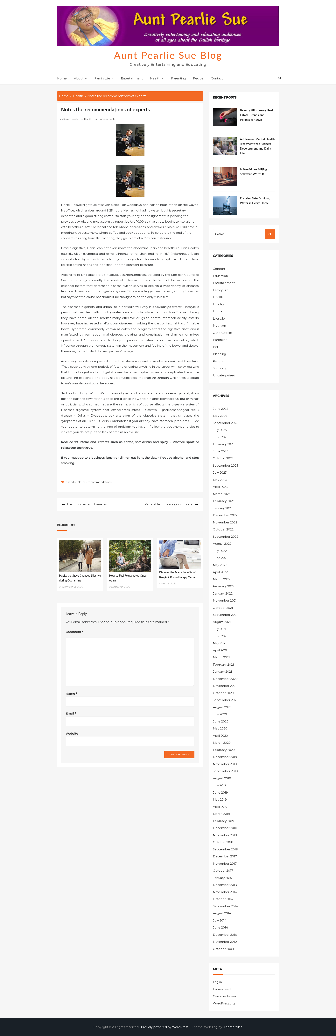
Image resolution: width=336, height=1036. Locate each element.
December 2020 (225, 679)
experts (70, 482)
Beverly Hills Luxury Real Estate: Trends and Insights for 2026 (256, 115)
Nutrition (219, 325)
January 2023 (223, 508)
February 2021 (223, 664)
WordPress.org (224, 1003)
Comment (74, 632)
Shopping (220, 368)
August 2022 (222, 543)
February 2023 (223, 501)
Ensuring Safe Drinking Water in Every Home (255, 201)
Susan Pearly (70, 118)
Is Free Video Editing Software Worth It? (253, 172)
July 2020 (220, 714)
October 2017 (223, 870)
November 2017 (225, 863)
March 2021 (221, 657)
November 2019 (225, 764)
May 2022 (220, 565)
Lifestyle (219, 318)
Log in (217, 982)
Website (72, 733)
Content (219, 268)
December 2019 (225, 757)
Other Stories (222, 333)
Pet (215, 347)
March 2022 (221, 579)
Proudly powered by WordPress (165, 1027)
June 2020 (220, 721)
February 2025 (223, 444)
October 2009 (223, 949)
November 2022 (225, 522)
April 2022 (220, 572)
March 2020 (222, 742)
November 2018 (225, 835)
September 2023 (225, 465)
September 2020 (225, 700)
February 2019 (223, 821)
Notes (81, 482)
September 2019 (225, 771)
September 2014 (225, 906)
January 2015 (222, 878)
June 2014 (220, 927)
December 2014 (225, 885)
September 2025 (225, 423)
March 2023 (221, 494)
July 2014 (219, 920)
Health (155, 78)
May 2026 (220, 416)
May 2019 (220, 799)
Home (62, 78)
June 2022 (220, 558)
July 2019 (219, 785)
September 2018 (225, 849)
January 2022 (223, 593)
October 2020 (223, 693)
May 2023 (220, 480)
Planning (219, 354)
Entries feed (222, 989)
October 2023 (223, 458)
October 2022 (223, 529)
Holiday (218, 304)
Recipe (198, 78)
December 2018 (225, 828)
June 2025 (220, 437)
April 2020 (220, 735)
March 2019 (221, 814)
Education (220, 276)
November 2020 (225, 686)
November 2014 (225, 892)
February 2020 (224, 750)
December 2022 (225, 515)
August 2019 (222, 778)
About (78, 78)
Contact (217, 78)
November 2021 (225, 600)
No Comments (107, 118)
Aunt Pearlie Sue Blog (168, 56)
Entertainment (132, 78)
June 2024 (220, 451)
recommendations (99, 482)
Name (71, 693)
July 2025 (220, 430)
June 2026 (220, 409)
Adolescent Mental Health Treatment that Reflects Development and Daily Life (257, 146)
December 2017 (225, 856)
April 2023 (220, 487)
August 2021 (222, 622)
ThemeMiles (233, 1027)
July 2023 (220, 472)
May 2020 (220, 728)
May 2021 (220, 643)
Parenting (178, 78)
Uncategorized (224, 375)
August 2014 (222, 913)
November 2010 (225, 942)
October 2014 (223, 899)
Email (71, 713)
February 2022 (223, 586)
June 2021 (220, 636)
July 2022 (220, 551)
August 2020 (222, 707)
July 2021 (219, 629)
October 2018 (223, 842)
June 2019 (220, 792)
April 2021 (220, 650)
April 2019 (220, 807)
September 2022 (225, 536)
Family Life (102, 78)
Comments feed (225, 996)
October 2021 (223, 608)
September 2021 (225, 615)
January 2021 (222, 671)
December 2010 (225, 934)
